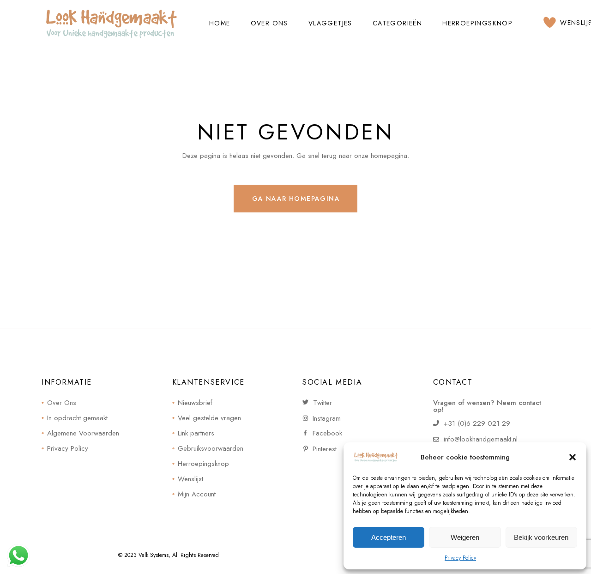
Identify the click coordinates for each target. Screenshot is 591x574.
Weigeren (465, 537)
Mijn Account (197, 494)
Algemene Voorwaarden (83, 433)
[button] (572, 457)
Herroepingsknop (203, 464)
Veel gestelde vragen (209, 418)
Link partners (196, 433)
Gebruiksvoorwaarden (210, 448)
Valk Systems (154, 555)
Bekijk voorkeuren (541, 537)
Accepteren (388, 537)
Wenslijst (190, 479)
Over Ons (61, 403)
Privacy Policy (460, 558)
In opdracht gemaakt (77, 418)
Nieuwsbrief (195, 403)
